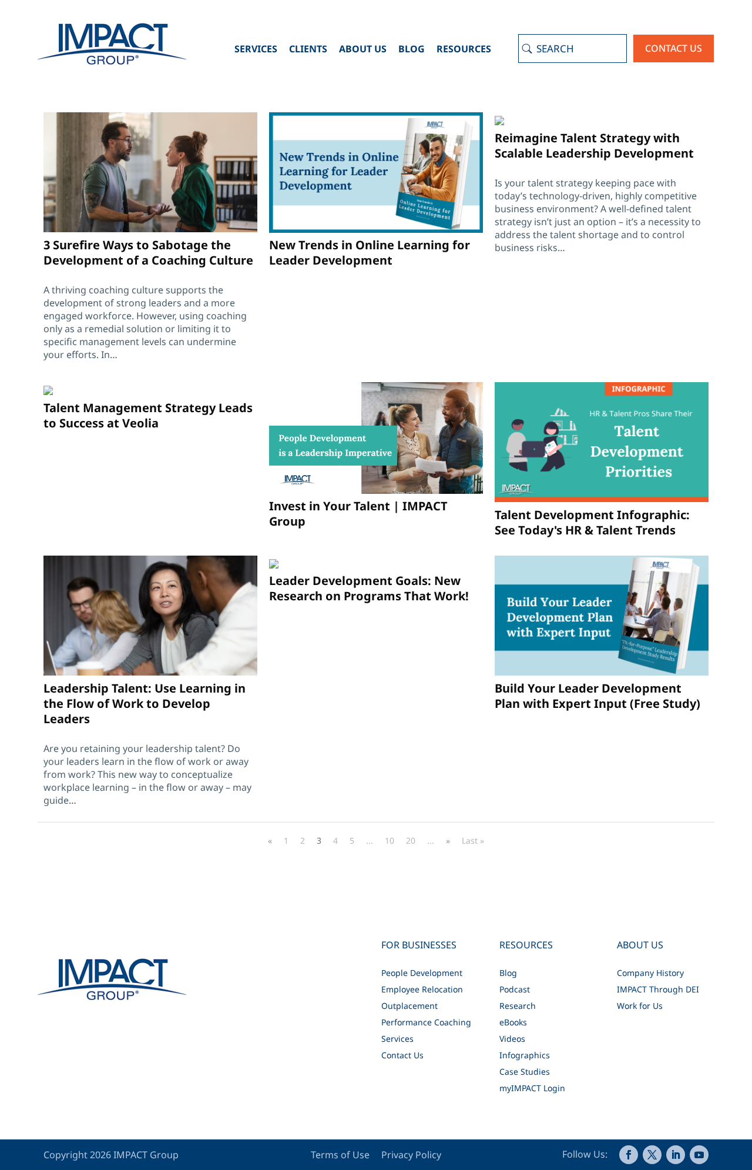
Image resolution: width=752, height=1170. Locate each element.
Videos (512, 1038)
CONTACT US (673, 48)
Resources (464, 48)
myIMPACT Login (532, 1088)
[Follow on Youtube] (699, 1154)
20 (410, 840)
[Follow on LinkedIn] (675, 1154)
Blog (411, 48)
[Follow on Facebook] (628, 1154)
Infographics (524, 1055)
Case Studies (524, 1071)
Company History (650, 972)
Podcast (514, 989)
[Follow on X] (652, 1154)
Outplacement (409, 1005)
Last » (473, 840)
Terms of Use (341, 1154)
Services (255, 48)
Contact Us (402, 1055)
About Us (363, 48)
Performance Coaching (426, 1022)
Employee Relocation (422, 989)
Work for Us (640, 1005)
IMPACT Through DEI (658, 989)
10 (389, 840)
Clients (308, 48)
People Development (421, 972)
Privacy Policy (411, 1154)
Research (517, 1005)
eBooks (513, 1022)
